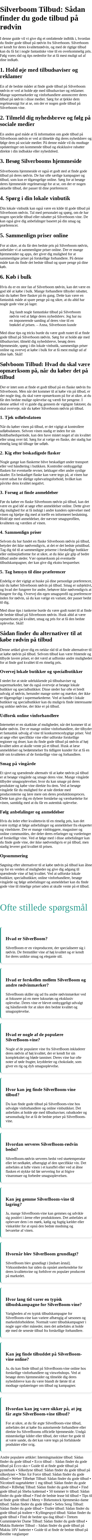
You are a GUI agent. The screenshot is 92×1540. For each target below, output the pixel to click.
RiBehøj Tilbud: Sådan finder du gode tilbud (45, 1487)
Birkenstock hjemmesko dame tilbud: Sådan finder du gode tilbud (44, 1502)
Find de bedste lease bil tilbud (56, 1496)
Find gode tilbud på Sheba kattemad (44, 1489)
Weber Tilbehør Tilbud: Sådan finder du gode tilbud (50, 1479)
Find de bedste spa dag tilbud (41, 1517)
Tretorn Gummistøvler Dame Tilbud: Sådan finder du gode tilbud (42, 1519)
